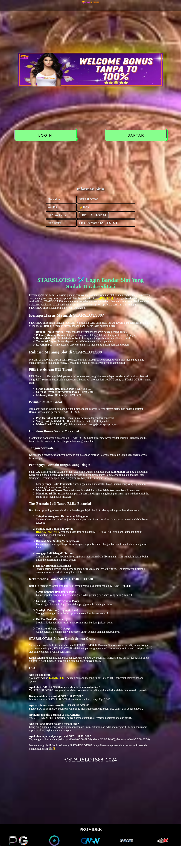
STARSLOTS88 (104, 298)
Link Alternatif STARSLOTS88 (98, 222)
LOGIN (46, 135)
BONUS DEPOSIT (47, 531)
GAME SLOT (57, 677)
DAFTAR (136, 135)
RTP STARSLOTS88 (94, 215)
